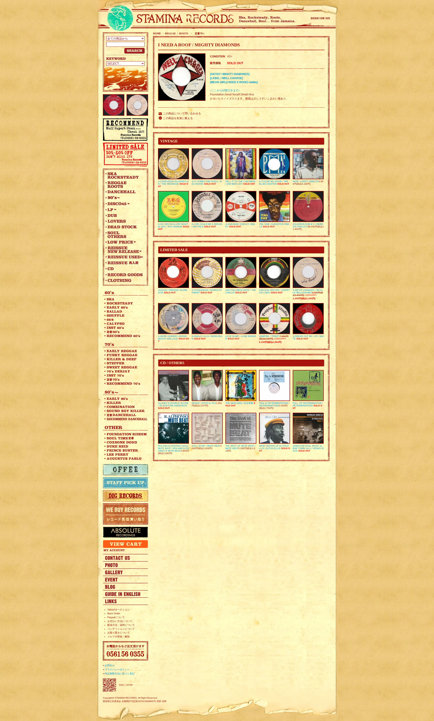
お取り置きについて (118, 632)
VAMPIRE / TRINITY (269, 336)
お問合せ (110, 665)
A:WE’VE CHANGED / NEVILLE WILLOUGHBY (308, 291)
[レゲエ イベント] (125, 579)
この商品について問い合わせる (182, 113)
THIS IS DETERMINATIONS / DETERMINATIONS (274, 404)
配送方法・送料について (121, 625)
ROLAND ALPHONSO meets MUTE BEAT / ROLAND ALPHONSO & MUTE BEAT (173, 448)
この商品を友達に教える (178, 118)
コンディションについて (121, 628)
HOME (157, 33)
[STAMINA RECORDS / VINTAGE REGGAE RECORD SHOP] (169, 19)
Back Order (113, 613)
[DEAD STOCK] (124, 227)
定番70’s (198, 33)
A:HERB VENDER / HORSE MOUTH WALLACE (172, 337)
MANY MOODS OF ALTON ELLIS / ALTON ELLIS (274, 447)
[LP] (124, 209)
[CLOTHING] (124, 280)
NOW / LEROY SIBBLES (306, 181)
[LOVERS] (124, 221)
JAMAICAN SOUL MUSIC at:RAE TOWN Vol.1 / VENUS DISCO (308, 448)
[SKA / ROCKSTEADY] (124, 175)
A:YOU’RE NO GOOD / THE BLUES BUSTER (273, 182)
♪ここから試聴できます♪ (225, 90)
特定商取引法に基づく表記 (119, 673)
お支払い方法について (119, 621)
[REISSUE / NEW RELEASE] (124, 249)
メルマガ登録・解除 (118, 636)
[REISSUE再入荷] (124, 263)
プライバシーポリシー (117, 669)
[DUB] (124, 215)
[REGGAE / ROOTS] (124, 184)
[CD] (124, 269)
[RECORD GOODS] (124, 275)
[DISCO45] (124, 204)
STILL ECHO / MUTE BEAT (206, 446)
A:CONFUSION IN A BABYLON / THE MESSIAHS (173, 182)
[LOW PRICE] (124, 242)
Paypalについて (116, 617)
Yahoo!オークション (118, 609)
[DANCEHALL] (124, 192)
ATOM (129, 685)
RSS (121, 685)
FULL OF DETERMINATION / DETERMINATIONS (308, 404)
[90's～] (124, 198)
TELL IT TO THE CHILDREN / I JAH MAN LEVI (240, 182)
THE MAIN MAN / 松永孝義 (239, 403)
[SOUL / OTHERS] (124, 234)
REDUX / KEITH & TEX (204, 403)
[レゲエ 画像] (125, 564)
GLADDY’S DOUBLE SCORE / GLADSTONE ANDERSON (173, 404)
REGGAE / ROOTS (176, 33)
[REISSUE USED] (124, 257)
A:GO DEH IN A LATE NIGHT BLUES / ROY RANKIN (173, 225)
